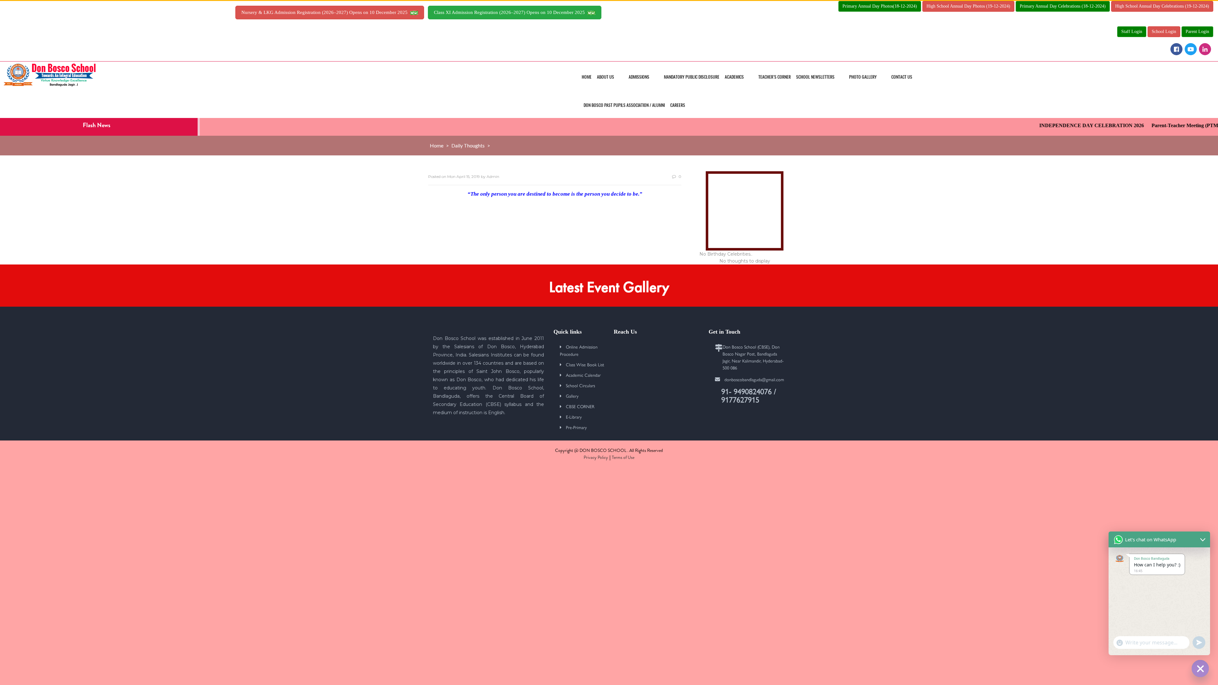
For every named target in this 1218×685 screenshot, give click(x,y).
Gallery (572, 396)
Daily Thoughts (468, 145)
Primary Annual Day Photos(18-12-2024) (879, 6)
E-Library (574, 417)
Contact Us (901, 77)
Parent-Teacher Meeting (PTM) (1170, 125)
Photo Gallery (863, 77)
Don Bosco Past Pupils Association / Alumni (624, 105)
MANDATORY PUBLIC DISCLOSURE (691, 77)
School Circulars (580, 385)
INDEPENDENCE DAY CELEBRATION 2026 (1076, 125)
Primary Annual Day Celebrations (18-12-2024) (1063, 6)
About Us (605, 77)
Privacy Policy (596, 457)
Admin (493, 176)
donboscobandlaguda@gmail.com (754, 379)
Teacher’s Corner (774, 77)
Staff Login (1131, 31)
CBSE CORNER (580, 406)
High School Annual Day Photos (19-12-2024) (968, 6)
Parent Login (1197, 31)
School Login (1164, 31)
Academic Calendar (583, 375)
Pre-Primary (576, 427)
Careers (677, 105)
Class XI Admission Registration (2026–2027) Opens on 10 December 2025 (510, 12)
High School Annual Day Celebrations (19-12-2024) (1162, 6)
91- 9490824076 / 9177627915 (748, 395)
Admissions (639, 77)
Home (587, 77)
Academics (734, 77)
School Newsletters (815, 77)
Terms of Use (623, 457)
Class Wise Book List (585, 364)
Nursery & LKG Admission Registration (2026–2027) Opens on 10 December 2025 (325, 12)
